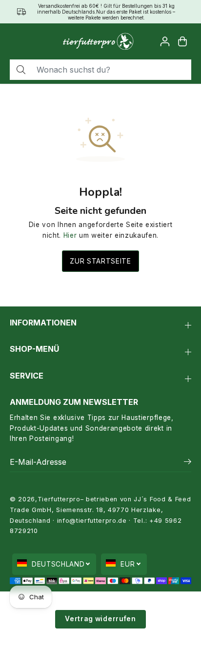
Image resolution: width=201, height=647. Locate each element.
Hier (70, 235)
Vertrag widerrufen (100, 619)
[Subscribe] (187, 463)
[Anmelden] (165, 41)
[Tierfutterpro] (98, 41)
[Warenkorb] (182, 41)
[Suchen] (21, 69)
